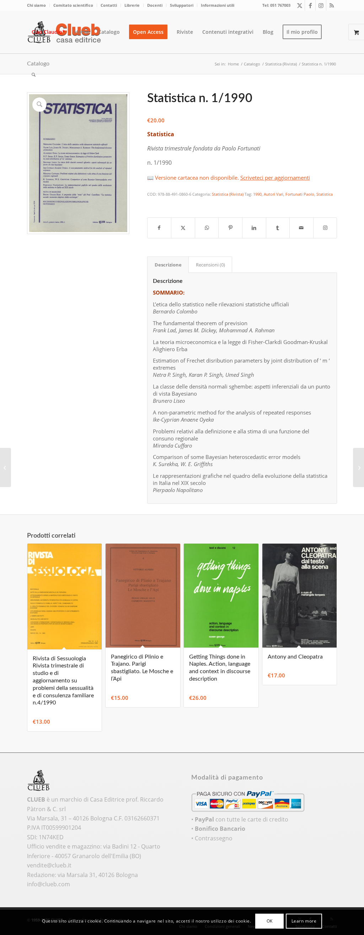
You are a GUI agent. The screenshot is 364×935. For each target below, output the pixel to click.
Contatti (109, 5)
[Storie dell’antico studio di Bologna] (358, 467)
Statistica (324, 194)
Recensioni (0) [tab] (210, 265)
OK (270, 921)
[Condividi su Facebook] (159, 228)
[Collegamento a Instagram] (321, 5)
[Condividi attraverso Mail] (301, 228)
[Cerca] (33, 74)
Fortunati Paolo (299, 194)
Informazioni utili (217, 5)
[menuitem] (38, 5)
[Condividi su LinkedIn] (254, 228)
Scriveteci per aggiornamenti (275, 177)
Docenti (154, 5)
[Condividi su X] (183, 228)
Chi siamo (36, 5)
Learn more (304, 921)
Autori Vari (273, 194)
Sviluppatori (181, 5)
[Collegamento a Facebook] (310, 5)
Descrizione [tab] (168, 265)
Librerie (132, 5)
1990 (257, 194)
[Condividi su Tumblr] (278, 228)
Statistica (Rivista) (227, 194)
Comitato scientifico (73, 5)
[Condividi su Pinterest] (230, 228)
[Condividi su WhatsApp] (207, 228)
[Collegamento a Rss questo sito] (331, 5)
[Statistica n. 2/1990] (5, 467)
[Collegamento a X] (299, 5)
